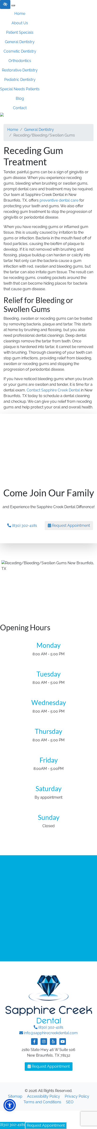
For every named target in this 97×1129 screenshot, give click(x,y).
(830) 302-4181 (12, 1124)
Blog (20, 98)
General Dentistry (20, 42)
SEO (69, 1102)
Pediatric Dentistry (20, 79)
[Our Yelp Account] (53, 1044)
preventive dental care (59, 200)
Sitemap (15, 1096)
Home (19, 13)
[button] (10, 1105)
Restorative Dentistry (20, 70)
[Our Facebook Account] (34, 1044)
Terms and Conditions (42, 1102)
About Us (20, 23)
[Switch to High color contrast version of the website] (5, 4)
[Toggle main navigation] (13, 5)
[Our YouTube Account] (62, 1044)
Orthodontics (19, 60)
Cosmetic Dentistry (20, 51)
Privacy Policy (77, 1096)
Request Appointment (46, 1125)
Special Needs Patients (20, 89)
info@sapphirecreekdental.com (51, 1033)
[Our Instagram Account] (43, 1044)
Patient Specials (19, 32)
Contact (20, 108)
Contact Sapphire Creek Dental (53, 390)
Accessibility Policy (43, 1096)
